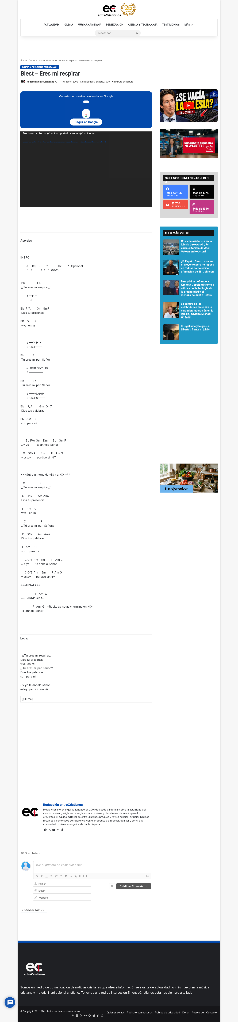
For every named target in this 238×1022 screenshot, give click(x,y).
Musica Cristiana (38, 60)
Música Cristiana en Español (62, 60)
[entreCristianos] (34, 982)
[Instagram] (58, 830)
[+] (85, 876)
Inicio (25, 60)
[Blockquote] (66, 876)
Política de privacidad (167, 1012)
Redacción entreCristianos (40, 81)
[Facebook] (45, 830)
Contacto (211, 1012)
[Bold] (36, 876)
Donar (185, 1012)
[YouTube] (54, 830)
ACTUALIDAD (51, 24)
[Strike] (51, 876)
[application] (86, 169)
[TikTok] (62, 830)
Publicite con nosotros (140, 1012)
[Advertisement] (119, 48)
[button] (189, 105)
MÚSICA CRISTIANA (89, 24)
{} (80, 876)
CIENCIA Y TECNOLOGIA (142, 24)
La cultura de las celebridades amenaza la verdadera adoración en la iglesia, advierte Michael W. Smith (197, 310)
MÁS (187, 24)
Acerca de (198, 1012)
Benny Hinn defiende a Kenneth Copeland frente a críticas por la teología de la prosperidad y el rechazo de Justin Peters (197, 288)
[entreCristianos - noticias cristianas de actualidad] (119, 9)
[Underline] (46, 876)
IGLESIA (68, 24)
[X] (49, 830)
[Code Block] (70, 876)
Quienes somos (116, 1012)
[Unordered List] (61, 876)
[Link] (75, 876)
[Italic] (41, 876)
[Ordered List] (56, 876)
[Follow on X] (56, 81)
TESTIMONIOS (171, 24)
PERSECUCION (114, 24)
